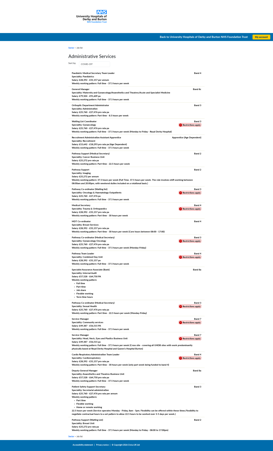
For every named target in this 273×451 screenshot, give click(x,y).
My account (261, 37)
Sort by (72, 63)
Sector (71, 48)
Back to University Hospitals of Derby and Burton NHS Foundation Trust (204, 37)
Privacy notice (102, 445)
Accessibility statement (83, 445)
